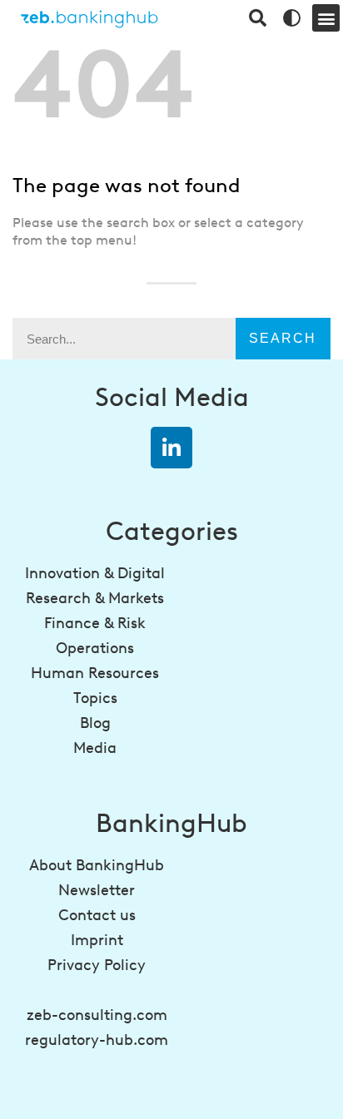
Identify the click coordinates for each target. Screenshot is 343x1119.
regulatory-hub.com (96, 1040)
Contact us (97, 915)
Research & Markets (95, 598)
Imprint (97, 940)
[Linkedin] (171, 447)
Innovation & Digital (95, 573)
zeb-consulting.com (97, 1015)
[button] (326, 18)
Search (282, 338)
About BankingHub (96, 865)
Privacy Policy (96, 965)
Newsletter (96, 890)
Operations (95, 648)
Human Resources (95, 673)
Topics (95, 698)
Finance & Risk (95, 623)
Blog (95, 723)
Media (95, 748)
